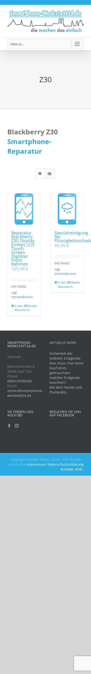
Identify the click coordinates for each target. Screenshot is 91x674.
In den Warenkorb (19, 308)
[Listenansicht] (49, 173)
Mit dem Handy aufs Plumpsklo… (66, 389)
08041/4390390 (19, 381)
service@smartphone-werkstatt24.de (25, 393)
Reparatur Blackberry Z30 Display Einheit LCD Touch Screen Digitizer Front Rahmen (23, 248)
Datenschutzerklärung (66, 464)
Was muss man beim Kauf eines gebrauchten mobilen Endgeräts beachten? (66, 373)
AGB (78, 469)
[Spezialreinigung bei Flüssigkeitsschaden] (67, 209)
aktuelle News (63, 342)
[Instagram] (17, 426)
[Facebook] (9, 426)
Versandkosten (22, 297)
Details (32, 306)
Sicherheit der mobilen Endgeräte (65, 356)
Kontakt (67, 469)
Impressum (36, 464)
